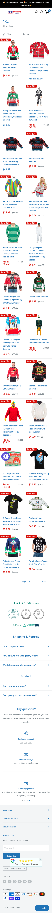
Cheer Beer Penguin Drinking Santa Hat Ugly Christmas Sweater (11, 344)
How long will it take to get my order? (20, 655)
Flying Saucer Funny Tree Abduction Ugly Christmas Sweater (11, 564)
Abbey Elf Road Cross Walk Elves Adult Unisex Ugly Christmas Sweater (12, 115)
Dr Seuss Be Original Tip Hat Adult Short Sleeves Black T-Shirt (39, 476)
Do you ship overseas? (13, 646)
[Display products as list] (48, 34)
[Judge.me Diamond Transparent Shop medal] (13, 614)
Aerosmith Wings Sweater (36, 159)
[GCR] (12, 860)
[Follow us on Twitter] (9, 881)
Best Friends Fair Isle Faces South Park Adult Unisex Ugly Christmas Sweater (39, 206)
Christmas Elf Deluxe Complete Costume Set (39, 341)
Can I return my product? (15, 686)
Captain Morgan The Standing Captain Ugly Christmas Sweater (12, 299)
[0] (47, 12)
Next (44, 581)
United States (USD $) (12, 868)
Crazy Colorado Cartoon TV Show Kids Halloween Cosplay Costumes (13, 430)
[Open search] (36, 11)
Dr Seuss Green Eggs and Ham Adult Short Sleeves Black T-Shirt (12, 521)
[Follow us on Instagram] (15, 881)
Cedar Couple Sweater (38, 296)
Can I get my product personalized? (20, 695)
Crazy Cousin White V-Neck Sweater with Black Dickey (38, 428)
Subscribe (11, 856)
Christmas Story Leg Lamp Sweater (12, 387)
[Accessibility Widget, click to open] (5, 456)
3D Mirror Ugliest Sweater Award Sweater (10, 67)
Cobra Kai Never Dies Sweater (38, 387)
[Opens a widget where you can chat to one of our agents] (42, 908)
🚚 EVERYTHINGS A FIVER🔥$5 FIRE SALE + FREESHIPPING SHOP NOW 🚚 (26, 3)
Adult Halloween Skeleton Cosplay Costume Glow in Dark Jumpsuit (38, 115)
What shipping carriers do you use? (20, 665)
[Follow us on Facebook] (4, 881)
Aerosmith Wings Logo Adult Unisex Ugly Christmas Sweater (12, 161)
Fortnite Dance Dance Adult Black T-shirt (38, 562)
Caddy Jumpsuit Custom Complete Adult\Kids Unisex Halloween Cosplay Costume (37, 253)
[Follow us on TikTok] (30, 881)
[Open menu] (4, 12)
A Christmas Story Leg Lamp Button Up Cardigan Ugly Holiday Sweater (38, 69)
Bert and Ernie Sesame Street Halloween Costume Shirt (13, 204)
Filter (9, 34)
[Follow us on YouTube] (25, 881)
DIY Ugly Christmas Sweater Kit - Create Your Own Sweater (12, 476)
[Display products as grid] (44, 34)
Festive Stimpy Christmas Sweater (37, 519)
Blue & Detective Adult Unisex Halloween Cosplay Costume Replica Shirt (13, 252)
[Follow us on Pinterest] (20, 881)
